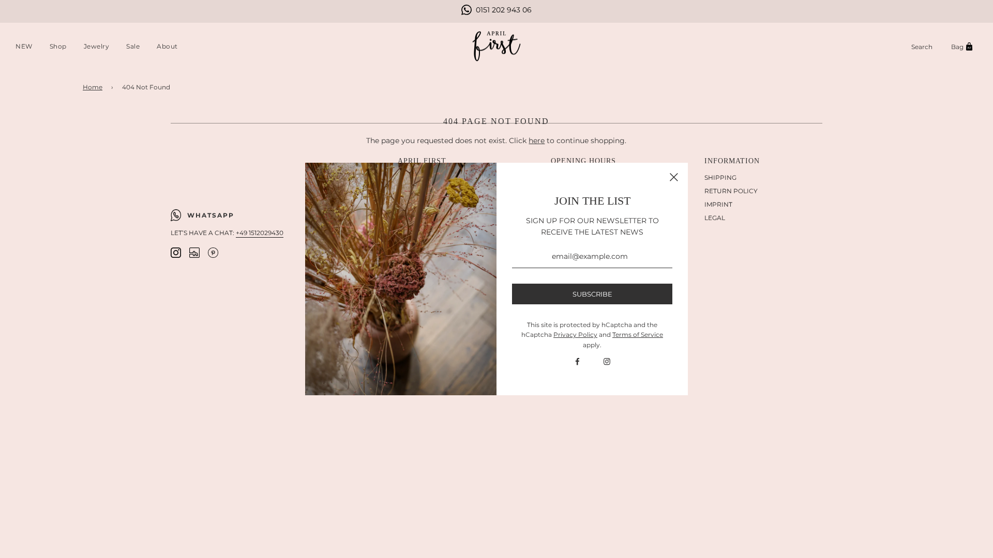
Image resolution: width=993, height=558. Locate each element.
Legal (714, 218)
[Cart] (963, 47)
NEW (24, 46)
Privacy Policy (575, 334)
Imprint (718, 204)
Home (92, 87)
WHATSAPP (210, 215)
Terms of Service (637, 334)
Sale (133, 46)
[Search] (922, 47)
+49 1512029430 (259, 233)
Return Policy (731, 191)
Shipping (720, 177)
